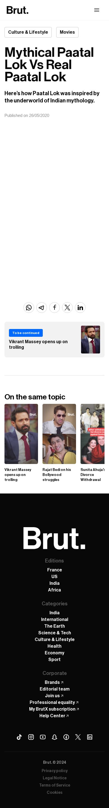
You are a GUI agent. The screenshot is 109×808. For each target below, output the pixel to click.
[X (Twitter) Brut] (78, 737)
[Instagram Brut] (31, 737)
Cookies (55, 793)
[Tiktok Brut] (19, 737)
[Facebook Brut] (66, 737)
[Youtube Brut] (42, 737)
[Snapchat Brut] (54, 737)
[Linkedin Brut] (89, 737)
